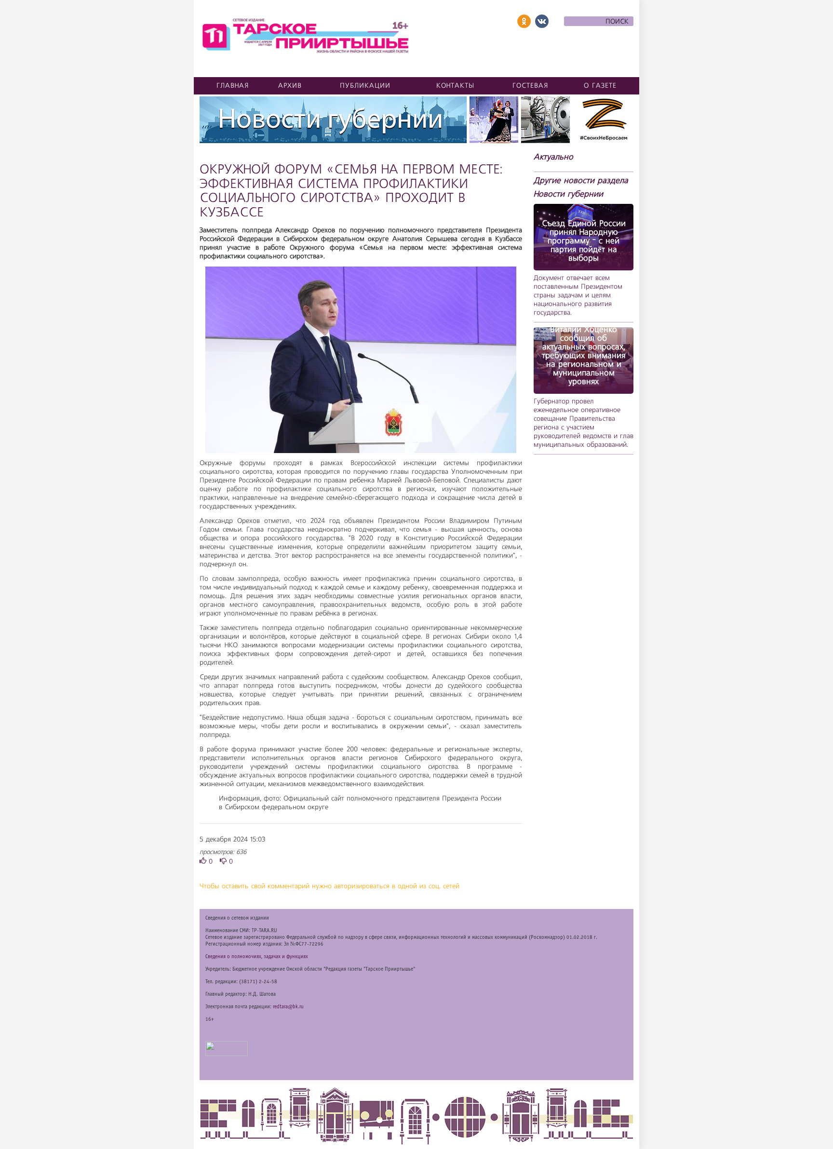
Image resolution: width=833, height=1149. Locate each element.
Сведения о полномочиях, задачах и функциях (256, 956)
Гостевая (530, 85)
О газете (600, 85)
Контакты (455, 85)
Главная (232, 85)
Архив (290, 85)
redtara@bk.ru (288, 1006)
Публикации (365, 85)
